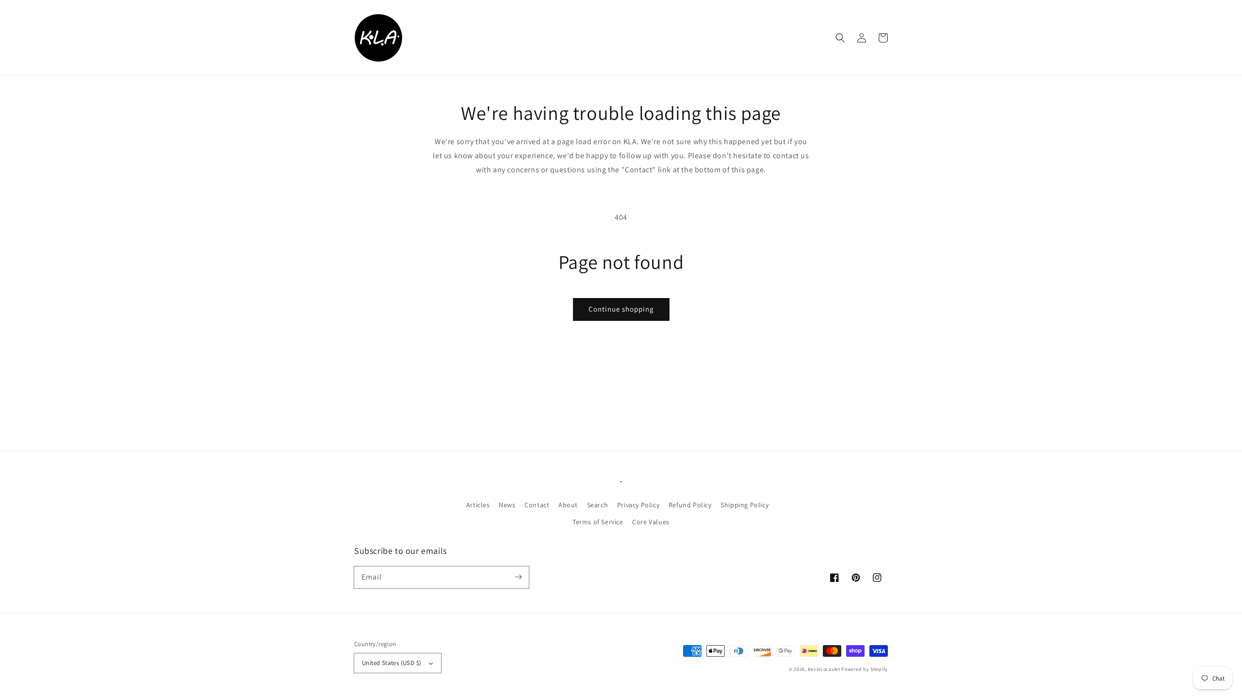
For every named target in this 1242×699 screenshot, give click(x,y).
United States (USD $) (391, 663)
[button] (840, 38)
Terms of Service (597, 521)
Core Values (651, 521)
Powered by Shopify (864, 669)
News (507, 504)
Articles (478, 504)
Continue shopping (621, 309)
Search (597, 504)
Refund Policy (690, 504)
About (568, 504)
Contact (536, 504)
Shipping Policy (744, 504)
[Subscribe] (518, 577)
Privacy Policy (638, 504)
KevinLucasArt (824, 669)
